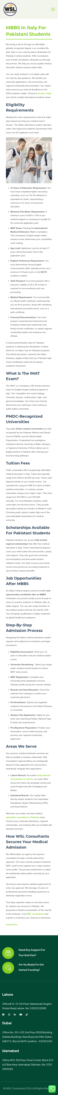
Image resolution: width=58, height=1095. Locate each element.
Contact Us (11, 924)
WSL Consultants (15, 1088)
